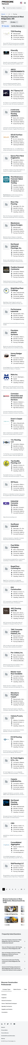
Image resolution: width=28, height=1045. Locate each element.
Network (5, 4)
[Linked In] (1, 1024)
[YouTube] (14, 1024)
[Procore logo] (8, 2)
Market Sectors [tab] (17, 989)
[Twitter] (7, 1024)
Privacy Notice (4, 1030)
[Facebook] (4, 1024)
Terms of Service (5, 1032)
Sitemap (3, 1038)
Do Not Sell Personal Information (8, 1035)
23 (21, 889)
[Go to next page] (24, 889)
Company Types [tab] (6, 989)
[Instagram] (11, 1024)
